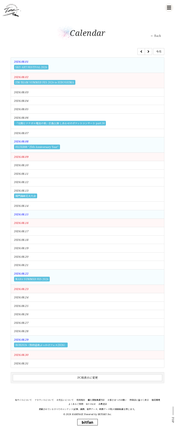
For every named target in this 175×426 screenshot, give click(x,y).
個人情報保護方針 (96, 399)
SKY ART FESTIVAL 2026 (31, 67)
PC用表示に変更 (87, 378)
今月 (159, 51)
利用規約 (80, 399)
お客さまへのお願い (117, 399)
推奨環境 (156, 399)
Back (157, 36)
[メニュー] (169, 7)
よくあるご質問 (75, 403)
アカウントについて (44, 399)
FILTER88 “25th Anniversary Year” (37, 147)
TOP (173, 420)
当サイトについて (23, 399)
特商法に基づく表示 (139, 399)
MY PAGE (91, 403)
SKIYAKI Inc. (105, 414)
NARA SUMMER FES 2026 (31, 279)
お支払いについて (65, 399)
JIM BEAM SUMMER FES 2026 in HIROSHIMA (44, 82)
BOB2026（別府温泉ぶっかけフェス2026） (40, 345)
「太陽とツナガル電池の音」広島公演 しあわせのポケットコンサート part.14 (60, 123)
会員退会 (102, 403)
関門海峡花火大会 (25, 196)
